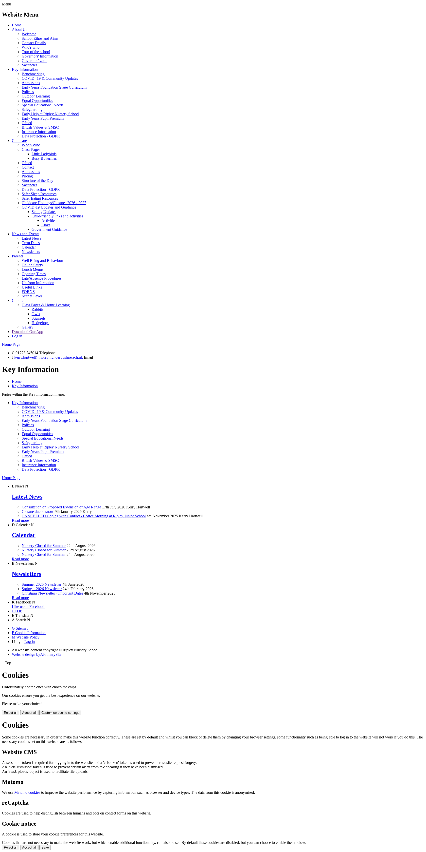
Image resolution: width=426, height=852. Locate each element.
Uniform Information (38, 283)
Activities (48, 220)
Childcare (19, 140)
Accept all (29, 713)
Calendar (29, 247)
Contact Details (34, 43)
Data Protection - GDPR (41, 136)
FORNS (28, 292)
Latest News (31, 238)
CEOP (17, 611)
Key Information (25, 69)
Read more (20, 520)
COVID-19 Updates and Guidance (49, 207)
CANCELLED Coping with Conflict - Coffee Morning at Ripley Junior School (84, 516)
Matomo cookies (27, 792)
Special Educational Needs (42, 105)
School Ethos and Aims (40, 38)
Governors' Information (40, 56)
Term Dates (31, 243)
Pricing (27, 176)
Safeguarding (32, 109)
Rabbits (37, 309)
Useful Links (32, 287)
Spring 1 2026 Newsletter (42, 589)
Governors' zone (34, 60)
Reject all (10, 713)
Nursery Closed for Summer (44, 545)
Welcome (29, 34)
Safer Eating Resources (40, 198)
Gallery (27, 327)
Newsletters (31, 252)
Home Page (11, 344)
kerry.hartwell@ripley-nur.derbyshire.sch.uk (49, 357)
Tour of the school (36, 52)
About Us (19, 29)
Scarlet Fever (32, 296)
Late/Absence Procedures (41, 278)
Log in (17, 336)
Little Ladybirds (44, 154)
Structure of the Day (37, 180)
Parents (17, 256)
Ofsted (27, 123)
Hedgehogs (40, 323)
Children (18, 300)
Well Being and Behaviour (42, 260)
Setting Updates (44, 212)
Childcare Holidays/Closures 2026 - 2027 (54, 203)
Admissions (31, 83)
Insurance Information (39, 132)
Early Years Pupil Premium (43, 118)
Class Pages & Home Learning (46, 305)
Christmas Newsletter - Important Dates (52, 593)
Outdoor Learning (36, 96)
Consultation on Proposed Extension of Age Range (61, 507)
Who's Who (31, 145)
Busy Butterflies (44, 158)
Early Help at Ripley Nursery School (50, 114)
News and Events (25, 234)
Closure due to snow (38, 511)
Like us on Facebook (28, 606)
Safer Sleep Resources (39, 194)
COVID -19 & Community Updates (50, 78)
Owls (36, 314)
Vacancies (29, 65)
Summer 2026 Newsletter (41, 584)
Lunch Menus (32, 269)
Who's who (30, 47)
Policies (28, 92)
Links (45, 225)
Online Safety (32, 265)
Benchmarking (33, 74)
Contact (28, 167)
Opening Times (34, 274)
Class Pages (31, 149)
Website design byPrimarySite (36, 654)
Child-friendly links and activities (57, 216)
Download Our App (27, 331)
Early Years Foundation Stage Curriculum (54, 87)
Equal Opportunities (37, 100)
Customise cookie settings (60, 713)
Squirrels (38, 318)
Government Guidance (49, 229)
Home (16, 25)
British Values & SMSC (40, 127)
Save (45, 847)
